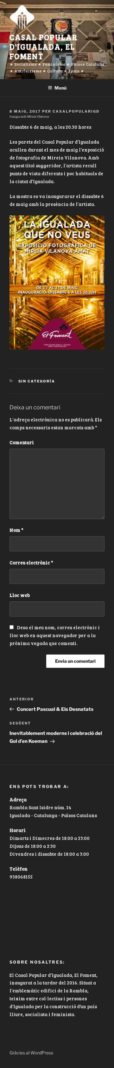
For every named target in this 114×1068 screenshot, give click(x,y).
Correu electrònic (31, 562)
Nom (16, 530)
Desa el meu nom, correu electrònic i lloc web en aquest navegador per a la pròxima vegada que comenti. (55, 635)
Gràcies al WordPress (31, 1052)
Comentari (22, 442)
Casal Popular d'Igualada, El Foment (44, 46)
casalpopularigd (76, 111)
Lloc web (20, 595)
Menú (60, 87)
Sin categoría (36, 381)
